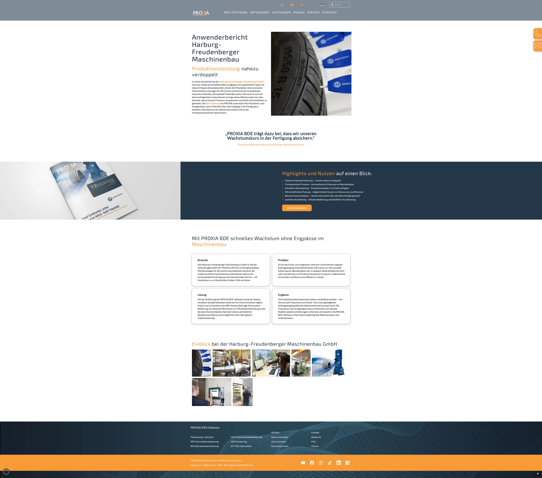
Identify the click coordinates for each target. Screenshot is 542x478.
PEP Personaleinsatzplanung (204, 441)
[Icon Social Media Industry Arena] (347, 462)
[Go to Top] (538, 474)
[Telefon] (282, 4)
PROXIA (275, 432)
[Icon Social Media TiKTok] (329, 462)
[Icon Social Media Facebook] (312, 462)
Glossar (315, 446)
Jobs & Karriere (278, 441)
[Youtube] (303, 462)
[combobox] (339, 4)
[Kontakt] (291, 4)
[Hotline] (301, 4)
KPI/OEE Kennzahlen (241, 446)
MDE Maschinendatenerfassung (246, 437)
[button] (6, 472)
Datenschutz (209, 465)
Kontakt (315, 432)
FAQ (313, 441)
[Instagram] (320, 462)
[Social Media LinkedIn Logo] (338, 462)
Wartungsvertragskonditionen (238, 465)
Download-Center (280, 446)
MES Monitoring (239, 441)
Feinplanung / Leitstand (202, 437)
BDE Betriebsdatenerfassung (205, 446)
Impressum (196, 465)
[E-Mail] (537, 45)
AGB (219, 465)
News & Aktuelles (279, 437)
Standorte (316, 437)
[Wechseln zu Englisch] (316, 5)
